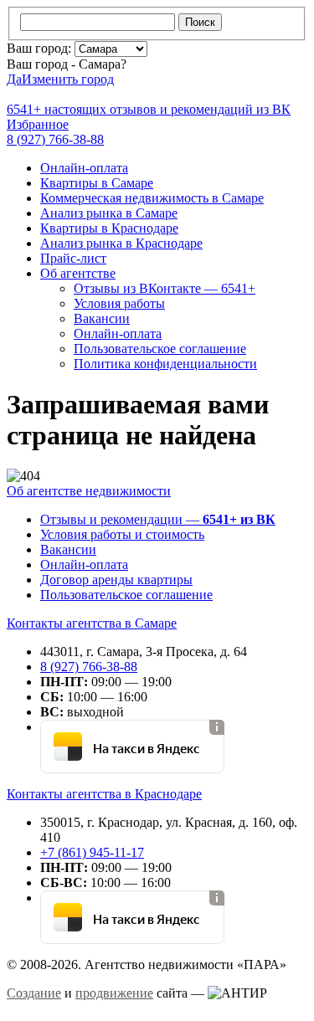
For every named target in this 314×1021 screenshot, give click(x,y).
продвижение (114, 993)
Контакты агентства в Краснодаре (104, 794)
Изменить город (68, 79)
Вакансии (102, 318)
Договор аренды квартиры (116, 579)
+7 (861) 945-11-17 (92, 852)
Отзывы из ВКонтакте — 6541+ (164, 288)
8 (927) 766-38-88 (88, 666)
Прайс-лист (73, 258)
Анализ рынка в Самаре (109, 213)
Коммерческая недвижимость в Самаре (152, 198)
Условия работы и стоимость (122, 534)
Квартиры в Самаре (96, 183)
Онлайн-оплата (84, 168)
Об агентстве (78, 273)
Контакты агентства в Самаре (92, 623)
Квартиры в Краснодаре (109, 228)
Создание (34, 993)
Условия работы (119, 303)
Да (14, 79)
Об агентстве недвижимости (89, 491)
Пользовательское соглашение (160, 348)
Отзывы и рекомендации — (157, 519)
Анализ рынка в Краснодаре (121, 243)
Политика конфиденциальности (165, 364)
